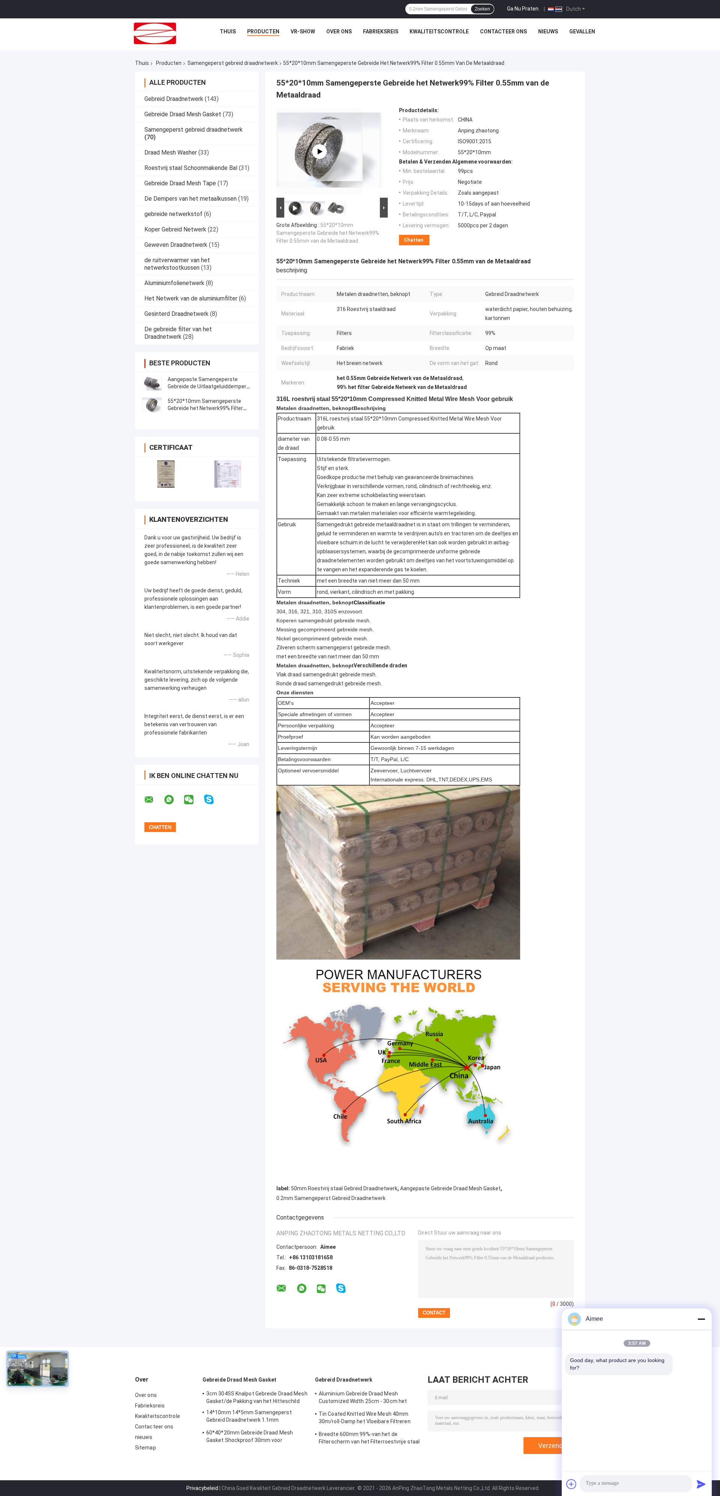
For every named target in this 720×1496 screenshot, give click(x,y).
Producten (263, 32)
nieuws (548, 32)
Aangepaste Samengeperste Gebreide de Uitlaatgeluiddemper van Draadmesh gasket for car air (208, 386)
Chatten (413, 240)
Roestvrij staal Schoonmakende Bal (190, 167)
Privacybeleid (202, 1488)
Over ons (339, 32)
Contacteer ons (503, 32)
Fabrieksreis (380, 32)
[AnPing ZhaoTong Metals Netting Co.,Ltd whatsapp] (173, 800)
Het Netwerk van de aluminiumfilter (190, 298)
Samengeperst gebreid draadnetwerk (233, 63)
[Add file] (571, 1484)
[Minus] (701, 1318)
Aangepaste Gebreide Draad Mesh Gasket (450, 1188)
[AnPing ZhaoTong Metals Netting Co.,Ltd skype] (213, 799)
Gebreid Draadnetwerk (173, 98)
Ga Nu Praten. (523, 9)
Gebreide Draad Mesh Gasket (182, 114)
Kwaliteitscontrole (439, 32)
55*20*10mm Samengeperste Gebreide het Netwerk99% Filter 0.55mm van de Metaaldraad (205, 408)
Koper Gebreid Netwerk (175, 229)
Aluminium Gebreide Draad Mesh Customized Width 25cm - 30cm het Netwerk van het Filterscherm (363, 1398)
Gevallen (582, 32)
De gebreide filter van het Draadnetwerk (178, 333)
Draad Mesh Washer (170, 152)
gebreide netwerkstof (173, 214)
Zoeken (482, 9)
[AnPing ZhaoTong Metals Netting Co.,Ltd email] (153, 800)
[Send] (701, 1484)
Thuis (228, 32)
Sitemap (145, 1448)
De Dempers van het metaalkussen (190, 198)
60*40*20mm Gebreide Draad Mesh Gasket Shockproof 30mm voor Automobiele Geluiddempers (249, 1437)
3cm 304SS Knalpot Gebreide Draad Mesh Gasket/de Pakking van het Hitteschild (257, 1397)
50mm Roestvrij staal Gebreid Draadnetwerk (344, 1188)
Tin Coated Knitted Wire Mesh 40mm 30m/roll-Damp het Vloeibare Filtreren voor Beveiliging (365, 1419)
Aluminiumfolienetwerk (174, 283)
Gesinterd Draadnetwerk (176, 313)
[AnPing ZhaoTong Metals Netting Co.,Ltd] (155, 33)
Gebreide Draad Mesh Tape (180, 183)
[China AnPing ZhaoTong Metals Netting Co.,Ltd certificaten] (166, 474)
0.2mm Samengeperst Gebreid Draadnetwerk (331, 1198)
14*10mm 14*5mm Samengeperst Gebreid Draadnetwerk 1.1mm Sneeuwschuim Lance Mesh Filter (249, 1417)
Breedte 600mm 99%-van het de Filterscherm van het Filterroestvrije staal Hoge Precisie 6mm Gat (369, 1439)
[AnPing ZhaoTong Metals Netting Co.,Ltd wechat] (193, 800)
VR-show (303, 32)
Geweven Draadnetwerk (175, 244)
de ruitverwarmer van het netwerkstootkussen (177, 264)
